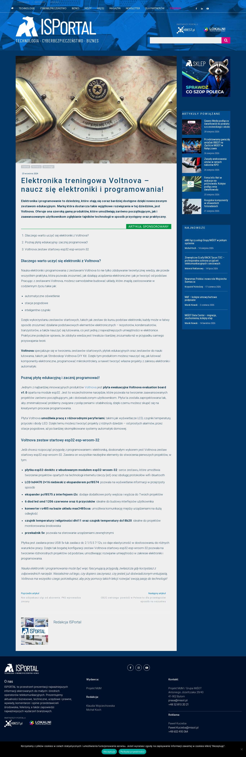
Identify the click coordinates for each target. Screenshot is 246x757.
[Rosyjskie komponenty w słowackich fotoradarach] (191, 206)
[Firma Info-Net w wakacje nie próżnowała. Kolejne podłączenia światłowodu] (191, 184)
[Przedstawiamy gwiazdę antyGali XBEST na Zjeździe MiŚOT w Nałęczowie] (191, 145)
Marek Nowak (191, 305)
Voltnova (91, 387)
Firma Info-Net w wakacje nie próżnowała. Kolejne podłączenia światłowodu (215, 183)
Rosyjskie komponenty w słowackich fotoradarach (216, 203)
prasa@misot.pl (177, 700)
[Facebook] (196, 8)
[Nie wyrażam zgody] (241, 749)
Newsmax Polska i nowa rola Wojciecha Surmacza (206, 280)
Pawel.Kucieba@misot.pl (183, 727)
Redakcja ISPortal (67, 622)
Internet (25, 166)
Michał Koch (190, 248)
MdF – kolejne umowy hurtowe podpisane (201, 298)
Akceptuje (109, 751)
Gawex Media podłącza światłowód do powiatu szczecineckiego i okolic (217, 123)
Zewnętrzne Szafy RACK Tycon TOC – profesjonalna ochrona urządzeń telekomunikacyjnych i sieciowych (204, 260)
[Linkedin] (202, 8)
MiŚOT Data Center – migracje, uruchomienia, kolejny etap (200, 317)
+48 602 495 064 (178, 731)
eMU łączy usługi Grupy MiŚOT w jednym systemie (206, 242)
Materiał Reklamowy (194, 268)
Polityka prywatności (132, 751)
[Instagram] (138, 667)
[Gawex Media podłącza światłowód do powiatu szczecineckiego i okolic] (191, 127)
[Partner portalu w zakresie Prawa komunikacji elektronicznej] (216, 29)
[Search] (226, 40)
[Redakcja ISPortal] (34, 631)
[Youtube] (208, 8)
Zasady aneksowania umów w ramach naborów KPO (215, 161)
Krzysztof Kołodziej (194, 286)
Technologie (48, 166)
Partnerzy (36, 166)
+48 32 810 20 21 (178, 704)
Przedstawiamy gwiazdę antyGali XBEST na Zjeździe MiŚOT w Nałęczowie (217, 144)
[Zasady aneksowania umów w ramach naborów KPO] (191, 165)
